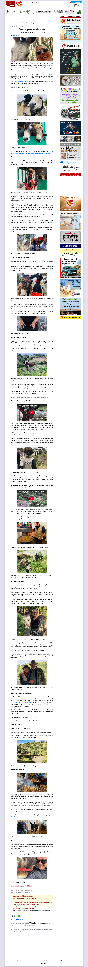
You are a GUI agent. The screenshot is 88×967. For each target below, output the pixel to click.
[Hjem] (10, 4)
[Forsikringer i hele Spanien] (8, 12)
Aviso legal (44, 961)
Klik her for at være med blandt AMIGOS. (22, 890)
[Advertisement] (32, 18)
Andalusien (15, 26)
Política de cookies (22, 961)
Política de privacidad (66, 961)
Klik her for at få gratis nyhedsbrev (20, 892)
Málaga (22, 26)
